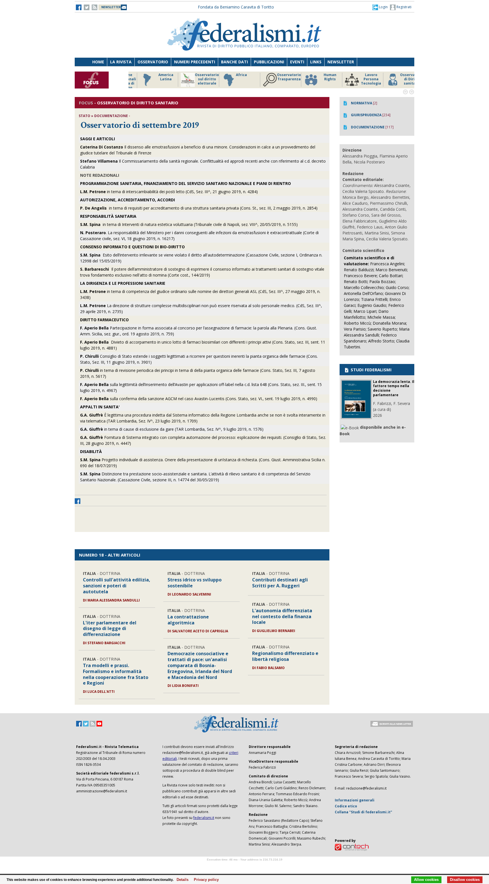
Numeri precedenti (194, 61)
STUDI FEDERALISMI (370, 369)
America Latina (155, 77)
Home (98, 61)
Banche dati (234, 61)
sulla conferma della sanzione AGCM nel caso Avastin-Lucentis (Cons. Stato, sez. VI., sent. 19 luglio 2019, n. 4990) (198, 398)
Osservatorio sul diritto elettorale (196, 79)
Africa (230, 75)
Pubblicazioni (269, 61)
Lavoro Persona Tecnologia (360, 79)
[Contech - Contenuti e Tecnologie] (352, 846)
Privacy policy (204, 880)
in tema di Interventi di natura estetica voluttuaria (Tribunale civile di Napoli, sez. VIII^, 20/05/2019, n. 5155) (189, 224)
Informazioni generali (354, 800)
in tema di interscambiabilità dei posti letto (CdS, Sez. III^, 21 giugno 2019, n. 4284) (169, 191)
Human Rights (319, 77)
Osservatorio (153, 61)
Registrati (403, 7)
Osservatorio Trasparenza (278, 77)
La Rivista (121, 61)
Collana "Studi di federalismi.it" (363, 812)
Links (315, 61)
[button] (380, 7)
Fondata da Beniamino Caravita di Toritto (236, 7)
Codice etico (346, 806)
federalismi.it (203, 817)
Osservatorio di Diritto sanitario (401, 79)
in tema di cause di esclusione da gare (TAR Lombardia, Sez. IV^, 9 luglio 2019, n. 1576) (171, 429)
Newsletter (340, 61)
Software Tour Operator (244, 866)
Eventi (297, 61)
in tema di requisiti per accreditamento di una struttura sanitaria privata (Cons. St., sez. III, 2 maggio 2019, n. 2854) (199, 208)
